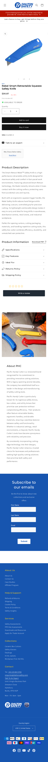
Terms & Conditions (12, 607)
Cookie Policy (10, 604)
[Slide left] (18, 79)
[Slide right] (29, 79)
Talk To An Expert (12, 678)
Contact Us (9, 579)
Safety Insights (11, 611)
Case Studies (10, 582)
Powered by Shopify (31, 760)
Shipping (8, 601)
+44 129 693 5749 (15, 672)
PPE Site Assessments (13, 627)
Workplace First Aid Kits (14, 659)
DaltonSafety (20, 760)
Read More (12, 155)
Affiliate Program (11, 585)
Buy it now (24, 127)
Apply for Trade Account (14, 633)
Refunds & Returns (12, 598)
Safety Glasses (10, 649)
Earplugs (8, 652)
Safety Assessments (13, 624)
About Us (8, 576)
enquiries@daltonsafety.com (16, 675)
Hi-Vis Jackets (10, 656)
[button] (5, 5)
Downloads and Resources (15, 630)
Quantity (5, 106)
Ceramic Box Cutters (13, 646)
